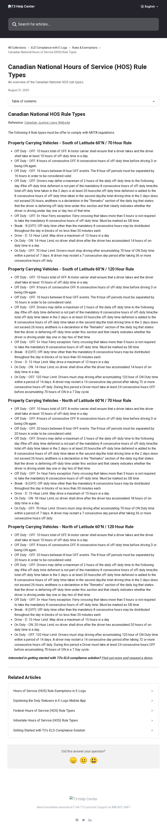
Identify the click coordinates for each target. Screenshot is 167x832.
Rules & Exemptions (85, 47)
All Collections (17, 47)
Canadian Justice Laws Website (47, 123)
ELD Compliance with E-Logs (49, 47)
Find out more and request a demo (127, 658)
